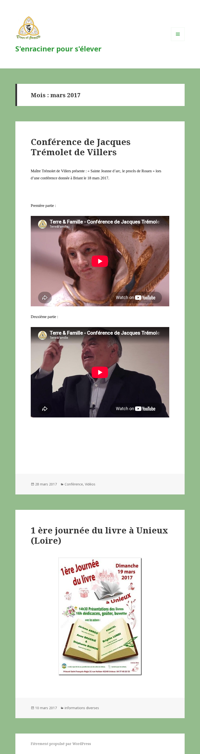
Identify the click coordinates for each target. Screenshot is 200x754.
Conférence (74, 484)
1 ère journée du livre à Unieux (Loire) (99, 535)
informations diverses (82, 708)
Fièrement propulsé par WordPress (61, 743)
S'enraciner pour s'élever (58, 48)
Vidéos (90, 484)
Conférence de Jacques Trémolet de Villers (80, 147)
